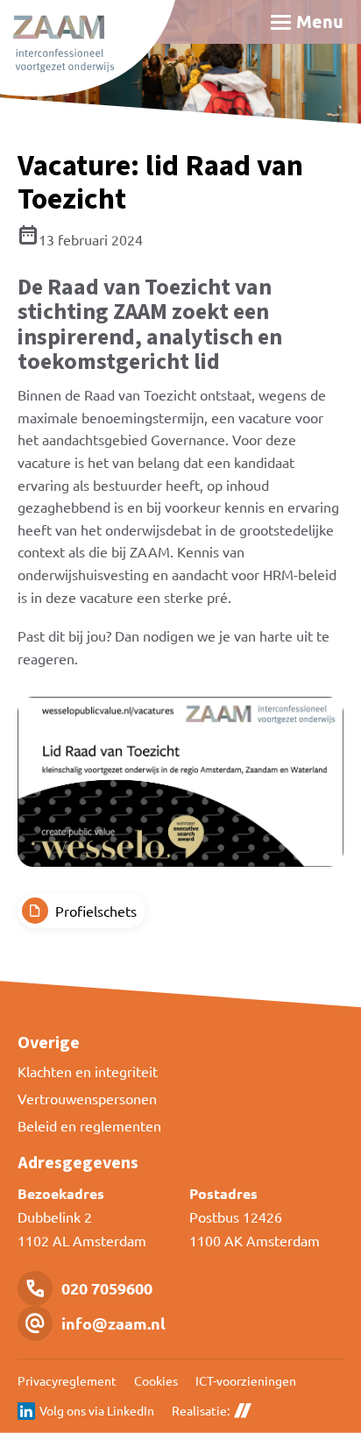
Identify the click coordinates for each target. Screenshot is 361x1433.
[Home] (87, 48)
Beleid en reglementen (89, 1125)
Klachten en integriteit (88, 1071)
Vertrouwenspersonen (87, 1098)
